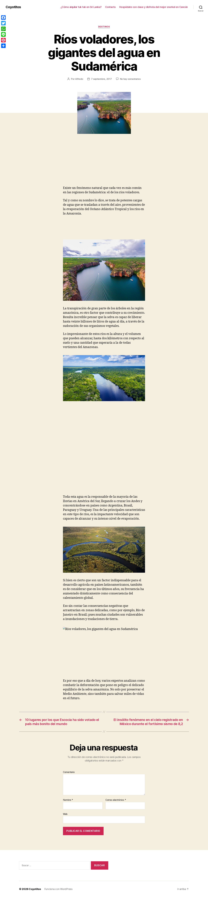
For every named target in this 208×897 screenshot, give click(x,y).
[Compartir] (3, 46)
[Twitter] (3, 23)
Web (65, 814)
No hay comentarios (130, 79)
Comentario (69, 772)
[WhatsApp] (3, 29)
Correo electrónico (115, 800)
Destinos (104, 26)
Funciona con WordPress (58, 889)
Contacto (110, 7)
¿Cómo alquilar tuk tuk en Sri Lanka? (81, 7)
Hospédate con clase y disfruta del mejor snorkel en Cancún (153, 7)
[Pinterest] (3, 40)
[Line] (3, 34)
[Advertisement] (41, 165)
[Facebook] (3, 17)
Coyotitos (13, 7)
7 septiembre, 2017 (101, 79)
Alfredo (79, 79)
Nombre (68, 800)
